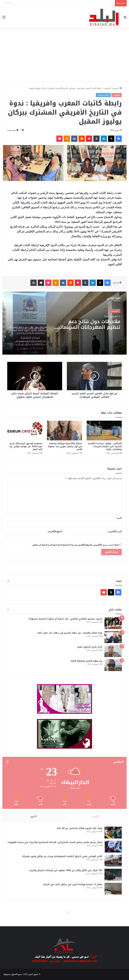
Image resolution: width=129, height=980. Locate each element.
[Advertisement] (64, 56)
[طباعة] (33, 283)
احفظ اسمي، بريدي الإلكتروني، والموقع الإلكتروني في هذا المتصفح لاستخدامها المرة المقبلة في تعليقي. (75, 545)
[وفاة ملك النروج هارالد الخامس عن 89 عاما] (113, 832)
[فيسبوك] (118, 139)
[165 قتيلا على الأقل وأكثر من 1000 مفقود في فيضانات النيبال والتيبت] (113, 875)
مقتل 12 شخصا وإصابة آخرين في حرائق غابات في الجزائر (72, 884)
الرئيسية (116, 88)
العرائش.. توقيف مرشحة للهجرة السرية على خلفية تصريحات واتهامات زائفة (105, 446)
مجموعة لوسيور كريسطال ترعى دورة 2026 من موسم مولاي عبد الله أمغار (25, 446)
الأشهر (33, 816)
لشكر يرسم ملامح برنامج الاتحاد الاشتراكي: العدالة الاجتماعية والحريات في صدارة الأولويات (55, 842)
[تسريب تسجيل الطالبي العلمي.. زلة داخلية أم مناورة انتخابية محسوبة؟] (113, 623)
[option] (64, 323)
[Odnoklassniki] (67, 139)
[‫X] (111, 139)
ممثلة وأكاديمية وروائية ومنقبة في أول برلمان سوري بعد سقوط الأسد (65, 446)
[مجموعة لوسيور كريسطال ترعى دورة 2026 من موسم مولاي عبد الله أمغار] (24, 431)
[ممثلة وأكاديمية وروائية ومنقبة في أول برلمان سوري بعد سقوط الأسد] (64, 431)
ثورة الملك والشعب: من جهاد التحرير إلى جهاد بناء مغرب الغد (69, 633)
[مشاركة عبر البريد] (41, 283)
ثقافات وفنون (103, 95)
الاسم (118, 518)
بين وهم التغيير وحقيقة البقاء (86, 661)
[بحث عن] (125, 18)
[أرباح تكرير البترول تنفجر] (113, 651)
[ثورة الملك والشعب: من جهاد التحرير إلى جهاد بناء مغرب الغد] (113, 637)
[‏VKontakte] (74, 139)
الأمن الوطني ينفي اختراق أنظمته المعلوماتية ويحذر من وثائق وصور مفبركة (81, 3)
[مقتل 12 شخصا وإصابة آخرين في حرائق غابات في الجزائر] (113, 889)
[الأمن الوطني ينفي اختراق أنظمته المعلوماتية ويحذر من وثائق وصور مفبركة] (113, 861)
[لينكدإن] (104, 139)
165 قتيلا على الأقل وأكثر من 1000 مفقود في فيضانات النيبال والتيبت (65, 870)
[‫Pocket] (59, 139)
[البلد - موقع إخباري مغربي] (104, 17)
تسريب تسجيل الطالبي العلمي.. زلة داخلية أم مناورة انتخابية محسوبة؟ (65, 619)
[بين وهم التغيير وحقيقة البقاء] (113, 665)
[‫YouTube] (104, 592)
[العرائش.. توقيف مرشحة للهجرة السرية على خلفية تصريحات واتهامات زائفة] (104, 431)
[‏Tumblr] (96, 139)
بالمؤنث (107, 88)
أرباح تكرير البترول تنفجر (89, 647)
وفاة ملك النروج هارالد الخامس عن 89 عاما (79, 828)
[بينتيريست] (89, 139)
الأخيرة (95, 816)
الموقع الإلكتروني (55, 531)
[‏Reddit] (82, 139)
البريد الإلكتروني (114, 531)
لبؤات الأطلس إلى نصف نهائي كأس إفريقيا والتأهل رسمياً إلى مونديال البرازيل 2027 (88, 325)
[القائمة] (4, 18)
